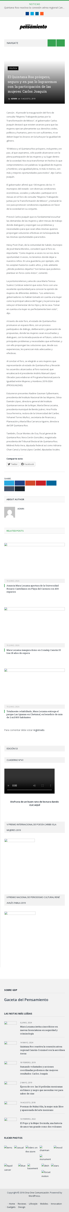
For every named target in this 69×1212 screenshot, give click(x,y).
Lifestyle (33, 1203)
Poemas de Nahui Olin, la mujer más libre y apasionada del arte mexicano (41, 1108)
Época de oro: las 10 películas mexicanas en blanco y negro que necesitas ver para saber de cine (41, 1090)
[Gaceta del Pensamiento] (35, 26)
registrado (38, 730)
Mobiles (44, 1203)
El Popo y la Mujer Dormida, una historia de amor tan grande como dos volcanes (41, 1125)
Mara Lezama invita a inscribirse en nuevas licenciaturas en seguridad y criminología (39, 1030)
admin (14, 98)
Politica (13, 68)
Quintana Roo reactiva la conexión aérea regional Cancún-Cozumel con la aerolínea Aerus (35, 7)
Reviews (22, 1203)
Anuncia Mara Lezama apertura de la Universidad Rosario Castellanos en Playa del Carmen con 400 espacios (33, 588)
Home (12, 1203)
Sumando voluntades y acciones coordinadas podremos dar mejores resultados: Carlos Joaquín (39, 1070)
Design (21, 1207)
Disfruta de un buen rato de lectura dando (34, 801)
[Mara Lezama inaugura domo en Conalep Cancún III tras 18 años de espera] (34, 627)
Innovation (56, 1203)
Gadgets (11, 1207)
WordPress (34, 1195)
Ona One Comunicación (37, 1192)
